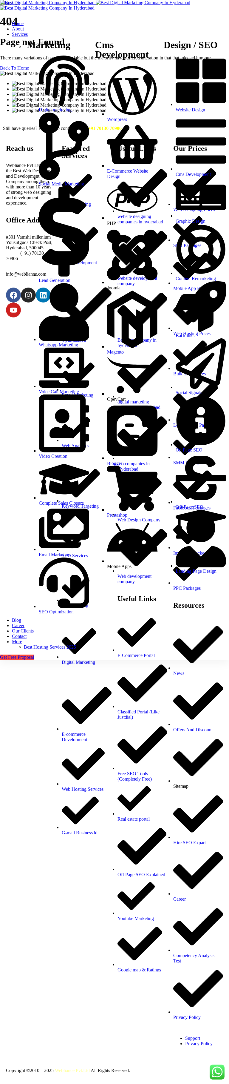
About (18, 28)
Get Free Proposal (17, 657)
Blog (16, 620)
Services (20, 34)
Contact (19, 636)
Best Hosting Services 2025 (50, 647)
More (17, 641)
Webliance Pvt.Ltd (72, 1070)
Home (18, 23)
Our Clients (23, 630)
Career (18, 625)
